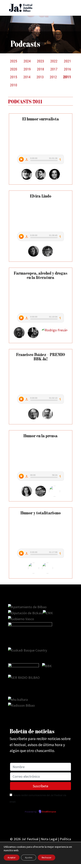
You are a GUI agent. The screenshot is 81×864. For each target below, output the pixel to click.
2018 (40, 69)
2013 (40, 77)
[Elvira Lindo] (33, 255)
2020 (13, 69)
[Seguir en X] (25, 825)
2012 (53, 77)
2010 (13, 85)
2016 (67, 69)
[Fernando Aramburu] (27, 178)
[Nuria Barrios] (55, 178)
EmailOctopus (49, 812)
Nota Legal (49, 839)
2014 (26, 77)
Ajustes (28, 857)
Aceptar (12, 857)
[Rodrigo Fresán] (54, 330)
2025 (13, 61)
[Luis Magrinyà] (19, 336)
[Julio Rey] (47, 418)
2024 (27, 61)
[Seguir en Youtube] (40, 825)
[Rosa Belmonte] (55, 495)
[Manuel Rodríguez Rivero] (41, 495)
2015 (13, 77)
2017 (53, 69)
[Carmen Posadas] (27, 495)
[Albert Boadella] (33, 572)
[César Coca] (47, 255)
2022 (53, 61)
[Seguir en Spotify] (48, 825)
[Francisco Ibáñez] (33, 418)
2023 (40, 61)
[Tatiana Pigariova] (47, 572)
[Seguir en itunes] (56, 825)
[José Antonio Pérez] (41, 178)
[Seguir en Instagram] (32, 825)
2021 (67, 61)
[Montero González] (33, 336)
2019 (27, 69)
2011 (67, 77)
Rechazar (46, 857)
